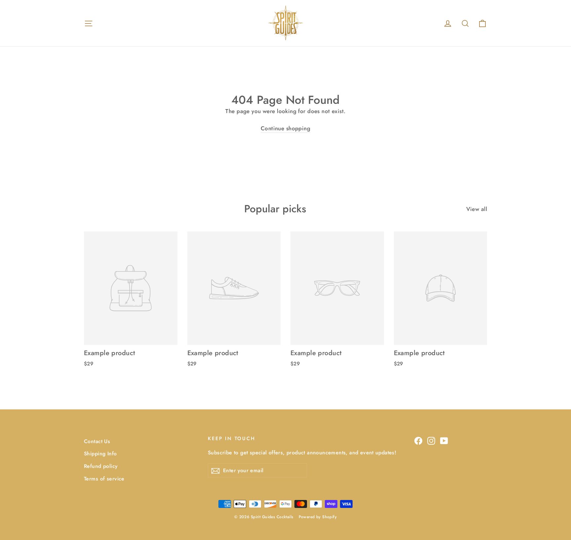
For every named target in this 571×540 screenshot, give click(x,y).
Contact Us (97, 441)
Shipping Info (100, 453)
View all (476, 209)
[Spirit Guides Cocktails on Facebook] (418, 440)
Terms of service (104, 478)
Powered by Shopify (318, 517)
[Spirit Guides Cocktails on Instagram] (431, 440)
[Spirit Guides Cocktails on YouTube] (444, 440)
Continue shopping (285, 128)
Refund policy (101, 466)
